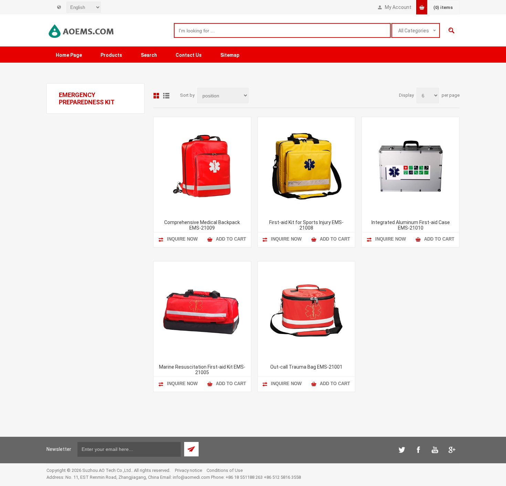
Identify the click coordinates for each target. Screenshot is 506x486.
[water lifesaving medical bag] (202, 310)
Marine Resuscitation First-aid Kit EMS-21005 (202, 369)
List (166, 95)
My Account (398, 7)
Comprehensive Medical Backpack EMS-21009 (202, 225)
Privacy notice (188, 470)
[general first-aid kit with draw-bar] (202, 165)
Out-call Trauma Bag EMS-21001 (306, 367)
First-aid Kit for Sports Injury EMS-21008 (306, 225)
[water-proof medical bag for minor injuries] (306, 310)
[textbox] (282, 30)
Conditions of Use (225, 470)
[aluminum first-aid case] (410, 165)
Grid (156, 95)
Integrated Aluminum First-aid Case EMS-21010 (410, 225)
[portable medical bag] (306, 165)
